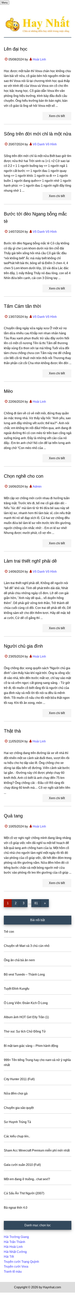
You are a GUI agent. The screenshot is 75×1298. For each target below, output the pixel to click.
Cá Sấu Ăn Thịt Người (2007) (24, 1193)
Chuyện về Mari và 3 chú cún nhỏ (26, 945)
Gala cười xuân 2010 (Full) (22, 1164)
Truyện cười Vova (16, 1266)
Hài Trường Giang (16, 1237)
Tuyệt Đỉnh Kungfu (16, 988)
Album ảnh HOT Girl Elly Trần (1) (26, 1017)
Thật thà (12, 730)
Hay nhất (37, 24)
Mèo (8, 391)
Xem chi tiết (57, 116)
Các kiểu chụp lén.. (17, 1136)
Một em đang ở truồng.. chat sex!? (27, 1179)
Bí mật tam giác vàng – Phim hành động (31, 1045)
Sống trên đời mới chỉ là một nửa (37, 133)
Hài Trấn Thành (14, 1242)
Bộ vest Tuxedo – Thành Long (24, 974)
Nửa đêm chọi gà (16, 1093)
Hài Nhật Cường (15, 1251)
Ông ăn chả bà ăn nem (19, 960)
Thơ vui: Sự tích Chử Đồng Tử (25, 1031)
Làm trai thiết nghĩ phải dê (30, 561)
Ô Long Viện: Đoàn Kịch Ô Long (26, 1003)
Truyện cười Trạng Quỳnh (21, 1261)
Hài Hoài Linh (13, 1246)
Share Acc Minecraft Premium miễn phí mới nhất (37, 1150)
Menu (5, 2)
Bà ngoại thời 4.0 (15, 1207)
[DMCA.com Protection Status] (9, 1295)
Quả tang (13, 815)
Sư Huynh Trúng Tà (17, 1122)
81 (37, 903)
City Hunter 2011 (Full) (19, 1079)
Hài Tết (9, 1256)
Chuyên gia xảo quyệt (19, 1107)
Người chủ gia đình (23, 646)
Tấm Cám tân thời (22, 306)
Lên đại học (15, 49)
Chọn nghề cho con (23, 476)
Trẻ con (9, 931)
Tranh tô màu (13, 1271)
